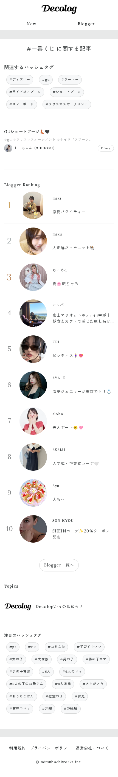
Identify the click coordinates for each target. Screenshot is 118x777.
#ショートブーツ (67, 92)
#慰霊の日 (54, 696)
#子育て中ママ (89, 647)
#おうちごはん (21, 696)
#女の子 (16, 659)
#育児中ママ (19, 708)
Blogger (86, 23)
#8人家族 (63, 684)
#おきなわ (56, 647)
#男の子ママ (96, 659)
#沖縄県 (71, 708)
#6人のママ (72, 671)
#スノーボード (21, 104)
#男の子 (67, 659)
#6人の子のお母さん (26, 684)
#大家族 (42, 659)
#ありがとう (93, 684)
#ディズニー (19, 79)
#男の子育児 (19, 671)
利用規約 (17, 748)
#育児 (80, 696)
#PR (32, 647)
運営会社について (92, 748)
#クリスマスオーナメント (67, 104)
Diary (106, 148)
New (31, 23)
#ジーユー (70, 79)
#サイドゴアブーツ (25, 92)
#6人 (46, 671)
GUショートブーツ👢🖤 (27, 131)
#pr (12, 647)
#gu (46, 79)
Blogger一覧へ (59, 565)
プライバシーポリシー (50, 748)
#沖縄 (47, 708)
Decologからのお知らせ (59, 606)
